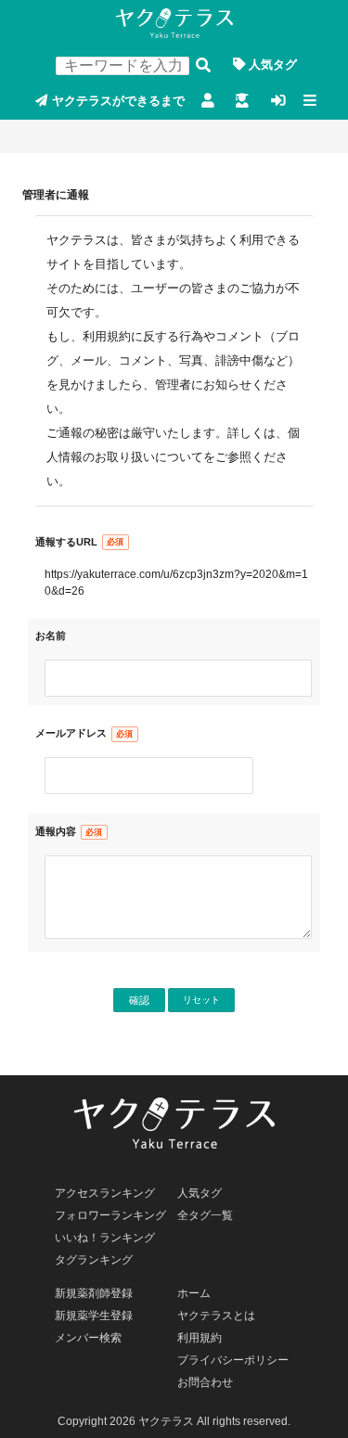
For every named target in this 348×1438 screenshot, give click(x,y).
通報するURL (66, 541)
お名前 (50, 635)
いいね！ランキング (105, 1237)
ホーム (194, 1293)
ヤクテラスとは (216, 1315)
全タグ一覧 (205, 1215)
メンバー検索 (88, 1337)
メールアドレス (71, 732)
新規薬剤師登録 (207, 101)
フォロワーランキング (110, 1215)
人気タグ (273, 64)
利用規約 (199, 1337)
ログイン (278, 101)
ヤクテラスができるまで (118, 101)
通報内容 (55, 831)
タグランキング (94, 1259)
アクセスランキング (105, 1193)
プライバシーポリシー (233, 1360)
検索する (203, 65)
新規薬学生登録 (243, 101)
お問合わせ (205, 1382)
